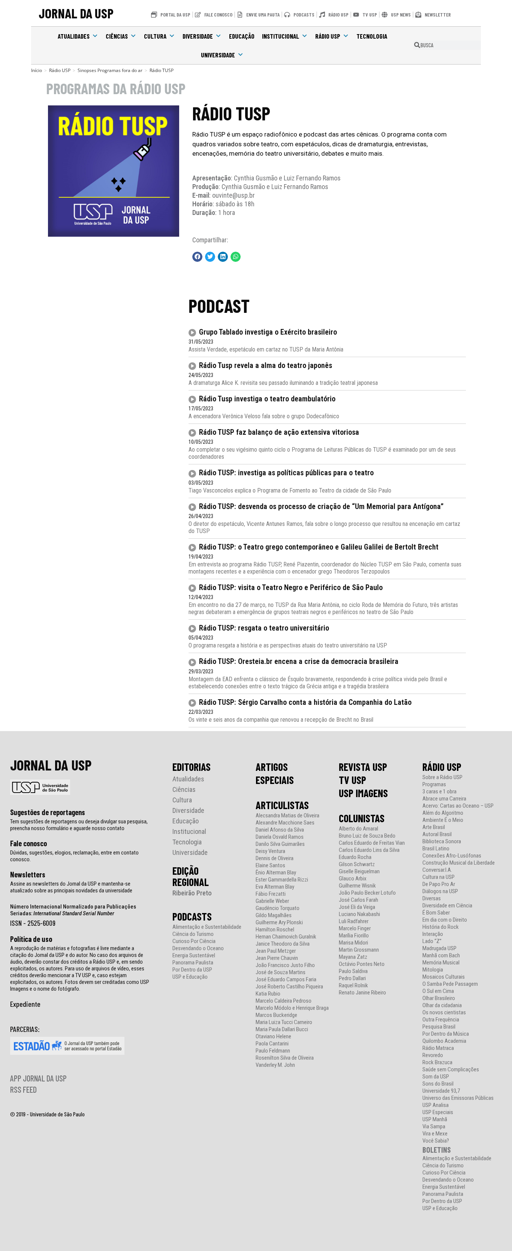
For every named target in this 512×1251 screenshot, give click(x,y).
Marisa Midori (353, 943)
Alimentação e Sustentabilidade (206, 927)
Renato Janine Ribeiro (362, 993)
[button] (197, 257)
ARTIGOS (272, 766)
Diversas (431, 898)
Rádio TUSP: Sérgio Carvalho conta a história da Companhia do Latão (305, 702)
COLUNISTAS (362, 818)
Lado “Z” (432, 941)
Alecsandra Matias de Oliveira (287, 815)
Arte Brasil (433, 827)
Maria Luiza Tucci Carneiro (284, 1022)
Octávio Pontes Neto (362, 964)
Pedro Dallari (352, 978)
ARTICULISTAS (282, 805)
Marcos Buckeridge (276, 1015)
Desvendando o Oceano (198, 948)
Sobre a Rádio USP (442, 777)
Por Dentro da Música (445, 1034)
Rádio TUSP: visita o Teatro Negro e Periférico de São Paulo (291, 587)
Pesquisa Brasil (438, 1027)
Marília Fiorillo (354, 936)
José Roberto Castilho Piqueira (289, 987)
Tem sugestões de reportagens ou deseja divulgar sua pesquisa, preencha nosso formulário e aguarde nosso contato (79, 825)
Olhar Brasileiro (438, 998)
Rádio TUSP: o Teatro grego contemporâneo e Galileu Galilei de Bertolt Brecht (319, 546)
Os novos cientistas (444, 1012)
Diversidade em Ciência (447, 906)
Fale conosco (28, 843)
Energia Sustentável (193, 955)
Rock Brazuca (437, 1062)
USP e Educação (190, 977)
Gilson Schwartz (357, 864)
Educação (242, 36)
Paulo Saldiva (353, 971)
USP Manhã (434, 1119)
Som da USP (435, 1077)
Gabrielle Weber (272, 901)
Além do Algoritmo (442, 813)
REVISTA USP (363, 766)
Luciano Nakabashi (359, 914)
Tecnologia (371, 36)
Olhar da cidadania (442, 1005)
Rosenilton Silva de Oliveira (285, 1058)
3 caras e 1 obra (439, 791)
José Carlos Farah (358, 900)
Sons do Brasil (438, 1084)
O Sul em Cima (438, 991)
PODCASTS (192, 916)
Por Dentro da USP (192, 970)
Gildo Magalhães (274, 915)
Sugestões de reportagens (47, 812)
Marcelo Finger (355, 928)
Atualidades (74, 36)
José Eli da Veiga (357, 907)
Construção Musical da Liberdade (458, 863)
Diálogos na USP (440, 891)
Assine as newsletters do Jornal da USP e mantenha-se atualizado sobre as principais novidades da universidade (71, 887)
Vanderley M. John (275, 1065)
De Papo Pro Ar (438, 884)
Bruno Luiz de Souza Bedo (367, 836)
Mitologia (432, 970)
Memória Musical (441, 963)
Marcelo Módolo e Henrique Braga (292, 1008)
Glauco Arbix (353, 879)
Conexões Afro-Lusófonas (451, 856)
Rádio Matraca (438, 1048)
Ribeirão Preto (192, 893)
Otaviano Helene (273, 1036)
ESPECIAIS (275, 779)
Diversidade (198, 36)
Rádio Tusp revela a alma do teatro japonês (265, 365)
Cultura (155, 36)
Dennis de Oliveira (274, 858)
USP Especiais (437, 1112)
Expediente (25, 1003)
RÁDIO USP (441, 766)
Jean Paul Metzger (276, 951)
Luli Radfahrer (353, 921)
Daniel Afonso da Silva (280, 830)
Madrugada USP (439, 948)
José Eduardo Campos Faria (286, 979)
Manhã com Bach (441, 955)
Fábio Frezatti (271, 894)
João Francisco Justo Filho (285, 965)
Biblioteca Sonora (441, 841)
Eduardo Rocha (355, 857)
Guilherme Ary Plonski (279, 922)
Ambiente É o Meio (442, 820)
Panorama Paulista (192, 963)
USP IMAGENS (363, 793)
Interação (432, 934)
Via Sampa (433, 1126)
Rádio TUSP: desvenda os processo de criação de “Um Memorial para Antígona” (321, 506)
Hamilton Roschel (275, 930)
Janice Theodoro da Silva (283, 944)
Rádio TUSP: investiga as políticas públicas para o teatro (286, 472)
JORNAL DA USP (76, 13)
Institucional (280, 36)
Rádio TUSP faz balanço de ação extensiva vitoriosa (279, 432)
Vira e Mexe (435, 1134)
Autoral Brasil (437, 834)
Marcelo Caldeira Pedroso (283, 1001)
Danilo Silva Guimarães (280, 844)
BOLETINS (436, 1149)
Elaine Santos (270, 865)
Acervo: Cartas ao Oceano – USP (458, 806)
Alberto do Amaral (358, 829)
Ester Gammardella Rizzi (282, 880)
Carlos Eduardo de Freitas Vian (372, 843)
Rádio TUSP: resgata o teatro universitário (264, 627)
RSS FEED (23, 1089)
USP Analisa (435, 1105)
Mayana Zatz (353, 957)
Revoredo (432, 1055)
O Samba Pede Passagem (450, 984)
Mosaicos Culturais (443, 977)
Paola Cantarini (272, 1044)
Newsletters (27, 874)
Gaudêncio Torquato (277, 908)
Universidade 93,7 (441, 1091)
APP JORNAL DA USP (38, 1078)
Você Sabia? (435, 1141)
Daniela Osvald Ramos (280, 837)
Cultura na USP (438, 877)
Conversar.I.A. (437, 870)
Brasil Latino (435, 849)
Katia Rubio (268, 994)
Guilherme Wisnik (357, 886)
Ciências (117, 36)
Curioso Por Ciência (194, 941)
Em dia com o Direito (444, 920)
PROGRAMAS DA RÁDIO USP (116, 88)
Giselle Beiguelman (359, 871)
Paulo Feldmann (273, 1051)
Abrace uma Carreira (444, 799)
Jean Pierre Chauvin (277, 958)
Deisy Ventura (270, 851)
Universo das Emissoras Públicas (458, 1098)
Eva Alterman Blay (275, 887)
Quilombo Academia (444, 1041)
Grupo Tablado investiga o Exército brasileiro (268, 331)
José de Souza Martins (280, 972)
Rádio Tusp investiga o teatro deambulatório (267, 398)
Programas (434, 784)
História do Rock (440, 927)
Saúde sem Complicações (450, 1069)
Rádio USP (327, 36)
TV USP (352, 779)
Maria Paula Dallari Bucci (282, 1029)
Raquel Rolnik (353, 985)
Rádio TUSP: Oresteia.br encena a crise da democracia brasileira (298, 661)
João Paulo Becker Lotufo (367, 893)
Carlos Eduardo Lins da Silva (369, 850)
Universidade (218, 55)
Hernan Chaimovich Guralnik (286, 937)
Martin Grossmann (359, 950)
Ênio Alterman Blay (276, 873)
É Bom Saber (436, 913)
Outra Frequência (440, 1020)
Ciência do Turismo (193, 934)
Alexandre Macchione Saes (285, 823)
